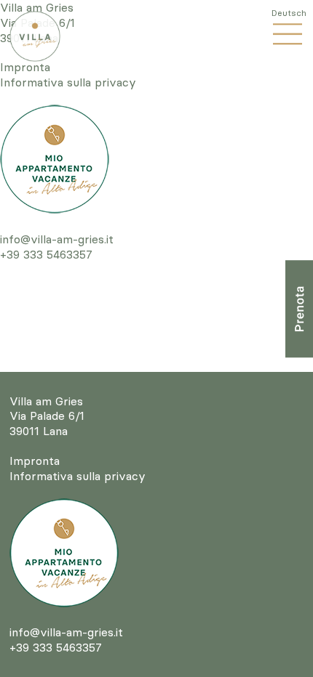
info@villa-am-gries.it (57, 239)
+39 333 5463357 (46, 254)
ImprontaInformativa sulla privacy (68, 74)
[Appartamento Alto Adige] (54, 159)
